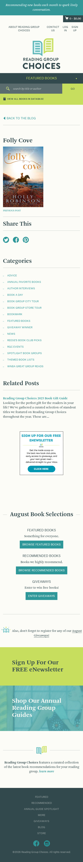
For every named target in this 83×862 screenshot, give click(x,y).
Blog (41, 827)
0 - (75, 18)
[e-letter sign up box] (41, 453)
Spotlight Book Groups (24, 353)
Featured (41, 797)
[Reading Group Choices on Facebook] (36, 843)
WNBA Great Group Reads (25, 366)
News (11, 334)
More (41, 815)
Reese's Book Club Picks (24, 340)
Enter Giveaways (41, 596)
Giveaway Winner (19, 327)
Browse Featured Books (41, 544)
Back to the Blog (21, 118)
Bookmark (14, 314)
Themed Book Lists (20, 360)
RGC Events (15, 347)
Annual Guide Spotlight (41, 809)
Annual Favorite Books (24, 282)
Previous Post (12, 211)
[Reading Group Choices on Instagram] (47, 843)
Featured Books (18, 321)
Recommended (41, 803)
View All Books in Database (25, 99)
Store (41, 833)
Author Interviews (21, 288)
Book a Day (15, 295)
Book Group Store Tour (24, 308)
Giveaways (41, 821)
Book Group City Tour (23, 301)
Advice (12, 275)
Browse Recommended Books (42, 570)
